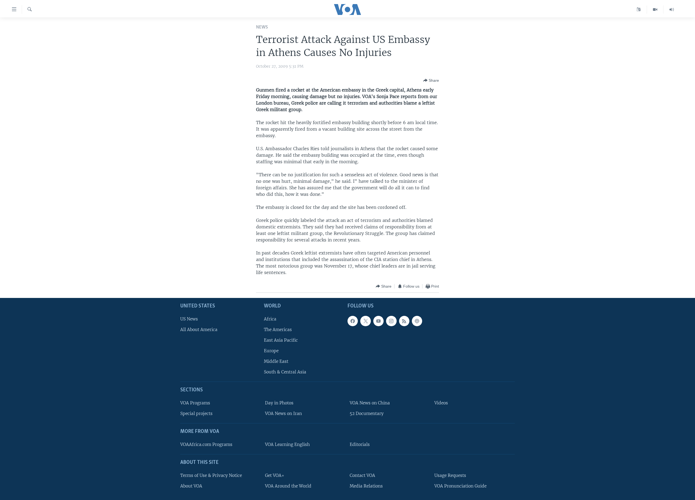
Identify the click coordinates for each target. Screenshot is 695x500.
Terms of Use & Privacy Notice (211, 475)
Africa (270, 319)
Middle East (276, 361)
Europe (271, 350)
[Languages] (638, 9)
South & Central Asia (285, 372)
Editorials (360, 444)
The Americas (278, 329)
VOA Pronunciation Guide (460, 486)
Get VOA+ (274, 475)
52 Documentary (367, 413)
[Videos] (655, 9)
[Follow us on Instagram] (391, 321)
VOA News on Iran (283, 413)
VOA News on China (370, 402)
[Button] (431, 80)
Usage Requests (450, 475)
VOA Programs (195, 402)
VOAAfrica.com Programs (206, 444)
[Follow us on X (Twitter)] (365, 321)
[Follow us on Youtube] (378, 321)
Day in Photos (279, 402)
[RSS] (404, 321)
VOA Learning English (287, 444)
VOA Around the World (288, 486)
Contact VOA (362, 475)
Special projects (196, 413)
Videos (441, 402)
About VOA (191, 486)
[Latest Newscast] (672, 9)
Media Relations (366, 486)
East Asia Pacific (281, 340)
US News (189, 319)
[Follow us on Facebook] (353, 321)
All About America (198, 329)
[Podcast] (417, 321)
